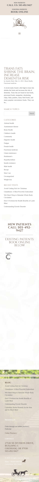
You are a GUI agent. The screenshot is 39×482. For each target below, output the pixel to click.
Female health (8, 146)
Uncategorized (9, 176)
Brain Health (28, 81)
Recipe (6, 170)
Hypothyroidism (9, 160)
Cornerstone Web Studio (13, 464)
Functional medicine (10, 83)
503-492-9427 (25, 5)
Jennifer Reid (10, 81)
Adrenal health (9, 123)
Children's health (9, 133)
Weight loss (8, 180)
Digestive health (9, 140)
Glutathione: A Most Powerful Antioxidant (18, 192)
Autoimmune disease (11, 127)
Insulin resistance (10, 163)
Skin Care (7, 173)
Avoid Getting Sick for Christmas (15, 188)
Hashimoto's (8, 156)
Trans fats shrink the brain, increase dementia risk (19, 73)
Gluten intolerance (10, 153)
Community (8, 136)
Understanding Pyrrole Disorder (15, 206)
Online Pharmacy (11, 433)
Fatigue (6, 143)
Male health (8, 166)
